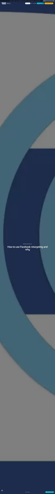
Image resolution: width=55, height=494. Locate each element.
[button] (49, 492)
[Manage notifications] (2, 490)
